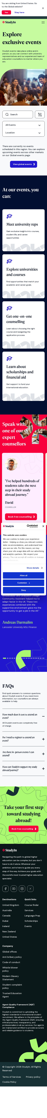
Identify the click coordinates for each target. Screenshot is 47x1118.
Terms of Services (11, 1076)
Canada (6, 915)
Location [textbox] (10, 132)
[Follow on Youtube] (14, 889)
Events (28, 926)
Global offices (9, 951)
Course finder (32, 905)
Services (29, 910)
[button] (4, 658)
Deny (23, 590)
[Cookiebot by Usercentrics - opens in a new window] (28, 526)
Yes (6, 12)
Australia (7, 910)
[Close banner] (43, 526)
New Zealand (9, 931)
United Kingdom (10, 905)
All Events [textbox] (11, 124)
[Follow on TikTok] (30, 889)
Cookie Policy (9, 1081)
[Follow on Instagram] (22, 889)
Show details (33, 568)
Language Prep (32, 915)
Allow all (23, 575)
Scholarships (31, 920)
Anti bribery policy (12, 957)
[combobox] (39, 114)
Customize (22, 583)
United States (9, 936)
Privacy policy (33, 1076)
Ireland (5, 926)
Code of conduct (11, 962)
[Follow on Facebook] (5, 889)
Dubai (5, 920)
